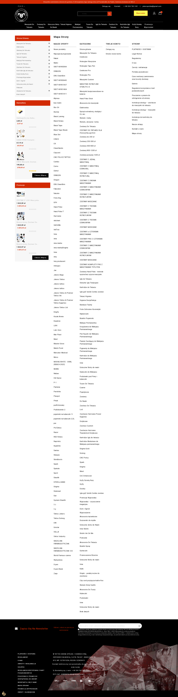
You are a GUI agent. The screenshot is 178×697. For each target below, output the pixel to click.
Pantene (57, 387)
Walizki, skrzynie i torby (89, 122)
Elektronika (20, 47)
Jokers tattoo (59, 284)
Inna (55, 234)
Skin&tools (58, 459)
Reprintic (57, 441)
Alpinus (57, 98)
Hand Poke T (59, 211)
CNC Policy (84, 458)
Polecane (19, 87)
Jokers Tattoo (59, 279)
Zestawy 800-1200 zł (88, 150)
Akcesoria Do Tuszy (87, 590)
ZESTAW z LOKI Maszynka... (28, 200)
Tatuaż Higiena (65, 24)
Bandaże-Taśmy (86, 305)
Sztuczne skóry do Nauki (53, 25)
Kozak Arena (59, 316)
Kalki (82, 569)
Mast (56, 339)
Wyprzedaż (140, 13)
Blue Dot (57, 135)
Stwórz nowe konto (113, 54)
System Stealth (60, 500)
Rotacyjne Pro (85, 75)
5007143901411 (60, 94)
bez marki (57, 103)
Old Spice (57, 378)
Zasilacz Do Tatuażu (113, 25)
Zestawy (83, 397)
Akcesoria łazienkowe (88, 517)
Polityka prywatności (140, 72)
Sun (55, 496)
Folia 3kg (57, 198)
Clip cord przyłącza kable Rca (91, 581)
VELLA (56, 532)
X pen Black (58, 569)
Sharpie (57, 455)
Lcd (81, 409)
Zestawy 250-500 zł (88, 141)
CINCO (56, 139)
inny (55, 257)
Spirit (56, 473)
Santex (56, 450)
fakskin (56, 193)
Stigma (56, 487)
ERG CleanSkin (59, 76)
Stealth (56, 478)
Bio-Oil (56, 107)
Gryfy (82, 484)
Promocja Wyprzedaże (27, 689)
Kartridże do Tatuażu (88, 287)
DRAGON (57, 71)
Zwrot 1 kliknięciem (26, 692)
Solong (82, 453)
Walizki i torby (85, 118)
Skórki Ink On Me (86, 533)
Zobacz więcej (40, 175)
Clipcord (57, 153)
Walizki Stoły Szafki (88, 585)
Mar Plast (57, 335)
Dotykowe (84, 421)
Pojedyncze (84, 392)
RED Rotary (58, 437)
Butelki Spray (85, 546)
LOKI (55, 326)
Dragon (56, 180)
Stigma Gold (84, 449)
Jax (55, 270)
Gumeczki (83, 551)
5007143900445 (60, 80)
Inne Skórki (84, 529)
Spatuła (57, 469)
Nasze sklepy (137, 124)
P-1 (55, 383)
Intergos (57, 266)
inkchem (57, 221)
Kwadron (57, 321)
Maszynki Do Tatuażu (29, 25)
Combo (56, 162)
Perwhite (57, 392)
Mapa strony (137, 133)
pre (55, 423)
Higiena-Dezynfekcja (88, 300)
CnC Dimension (86, 476)
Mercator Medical (61, 353)
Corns (56, 166)
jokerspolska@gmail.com (152, 6)
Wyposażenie (85, 513)
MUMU (56, 369)
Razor (56, 432)
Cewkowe (83, 57)
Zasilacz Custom (86, 426)
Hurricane (57, 216)
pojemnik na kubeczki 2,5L (64, 419)
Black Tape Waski (61, 130)
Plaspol (57, 396)
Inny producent (59, 261)
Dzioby (82, 489)
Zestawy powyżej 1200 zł (90, 155)
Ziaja (55, 574)
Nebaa (56, 373)
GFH (55, 202)
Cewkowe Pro (85, 70)
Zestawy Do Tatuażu (41, 25)
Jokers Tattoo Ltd (61, 307)
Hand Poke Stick (86, 99)
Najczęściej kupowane (62, 54)
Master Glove (59, 344)
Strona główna (23, 38)
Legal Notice (137, 54)
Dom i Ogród (21, 81)
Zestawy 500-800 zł (88, 146)
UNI (55, 523)
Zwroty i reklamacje (139, 67)
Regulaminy (136, 58)
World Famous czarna (62, 555)
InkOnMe (57, 225)
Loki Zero (57, 330)
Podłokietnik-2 (59, 410)
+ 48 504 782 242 (131, 6)
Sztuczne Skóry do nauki (89, 367)
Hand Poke (58, 207)
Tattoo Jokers (59, 514)
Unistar (56, 527)
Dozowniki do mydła (88, 520)
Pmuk (56, 401)
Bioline (56, 112)
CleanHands (58, 148)
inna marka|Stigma (61, 248)
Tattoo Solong (59, 518)
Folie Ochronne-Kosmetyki (90, 309)
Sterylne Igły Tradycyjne (89, 283)
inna (55, 239)
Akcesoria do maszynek (89, 103)
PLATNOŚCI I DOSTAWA (141, 49)
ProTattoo (57, 428)
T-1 (55, 505)
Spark (56, 464)
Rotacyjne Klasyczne (88, 61)
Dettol (56, 171)
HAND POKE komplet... (26, 140)
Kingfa (56, 312)
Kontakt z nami (138, 129)
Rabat (56, 58)
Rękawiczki (84, 314)
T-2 (55, 509)
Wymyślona (58, 560)
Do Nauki (83, 401)
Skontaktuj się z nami (27, 682)
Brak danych (21, 94)
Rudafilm (57, 446)
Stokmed (57, 491)
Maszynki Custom (87, 80)
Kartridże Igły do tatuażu (125, 25)
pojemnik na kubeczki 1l (63, 414)
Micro (56, 357)
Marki (56, 63)
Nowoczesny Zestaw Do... (28, 222)
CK (55, 144)
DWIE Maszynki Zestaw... (27, 162)
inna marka (58, 243)
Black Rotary (58, 121)
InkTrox (56, 230)
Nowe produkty (60, 49)
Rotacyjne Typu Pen (87, 66)
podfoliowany (59, 405)
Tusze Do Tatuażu (89, 25)
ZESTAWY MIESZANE (88, 202)
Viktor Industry (59, 536)
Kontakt (117, 6)
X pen (56, 564)
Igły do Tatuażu (101, 24)
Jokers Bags (59, 275)
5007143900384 (60, 67)
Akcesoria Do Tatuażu (24, 91)
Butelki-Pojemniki (87, 318)
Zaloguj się (106, 6)
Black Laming (59, 116)
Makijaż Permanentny (78, 25)
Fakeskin (57, 189)
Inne (55, 252)
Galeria (134, 84)
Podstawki (84, 598)
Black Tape (58, 126)
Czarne (82, 388)
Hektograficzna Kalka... (26, 118)
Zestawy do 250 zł (87, 137)
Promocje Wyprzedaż (148, 25)
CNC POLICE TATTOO (62, 157)
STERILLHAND (59, 482)
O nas (134, 63)
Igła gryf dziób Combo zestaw (92, 292)
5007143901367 (60, 85)
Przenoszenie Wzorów (89, 555)
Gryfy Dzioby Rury (137, 25)
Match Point (58, 348)
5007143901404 (60, 89)
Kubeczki (83, 593)
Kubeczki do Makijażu (88, 372)
